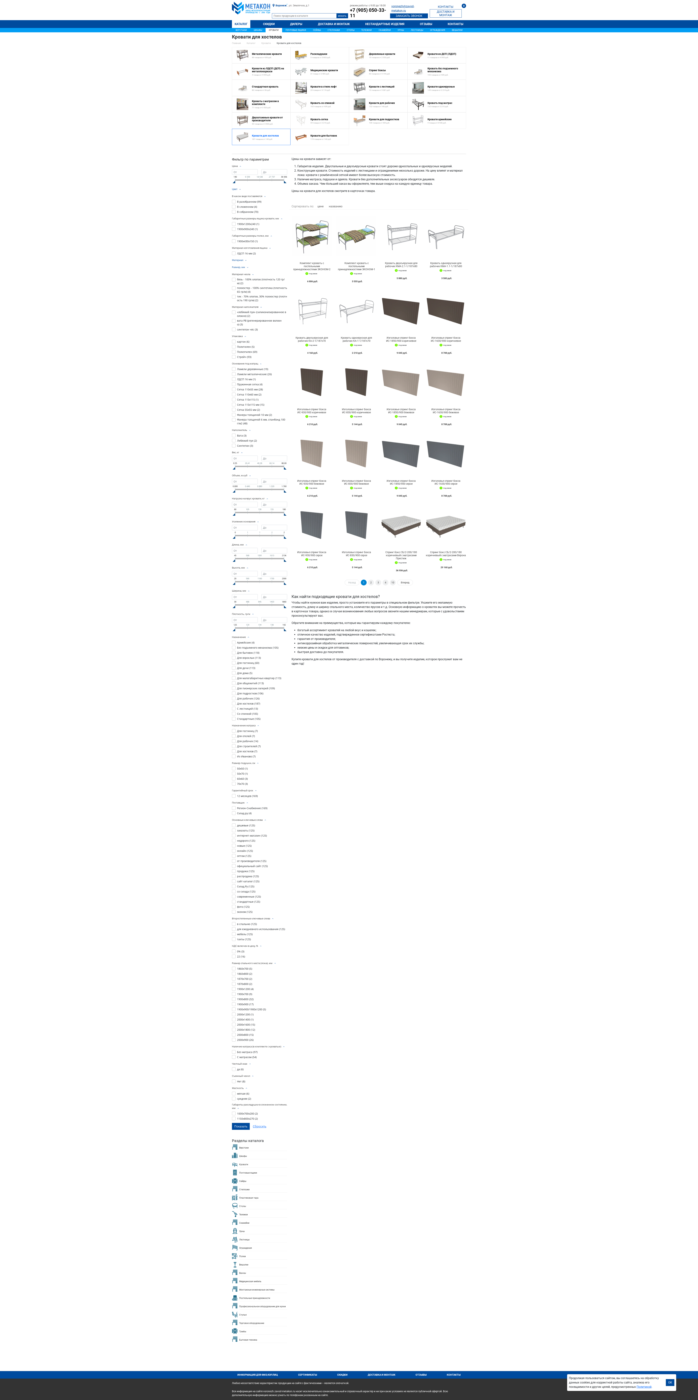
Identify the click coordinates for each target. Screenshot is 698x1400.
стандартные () (248, 901)
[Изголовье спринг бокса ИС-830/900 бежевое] (356, 453)
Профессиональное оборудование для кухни (262, 1306)
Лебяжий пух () (247, 440)
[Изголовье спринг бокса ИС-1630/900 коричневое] (446, 310)
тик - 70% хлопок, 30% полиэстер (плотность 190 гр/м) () (262, 298)
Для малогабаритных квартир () (259, 678)
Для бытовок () (248, 652)
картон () (243, 341)
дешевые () (246, 825)
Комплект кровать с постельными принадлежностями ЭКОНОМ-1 (356, 266)
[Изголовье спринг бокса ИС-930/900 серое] (312, 525)
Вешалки (457, 30)
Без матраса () (247, 1052)
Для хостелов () (248, 703)
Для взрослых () (249, 658)
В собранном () (247, 212)
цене (320, 206)
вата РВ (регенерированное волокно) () (259, 322)
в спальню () (247, 924)
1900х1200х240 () (248, 224)
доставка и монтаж (445, 13)
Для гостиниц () (248, 663)
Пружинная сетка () (249, 384)
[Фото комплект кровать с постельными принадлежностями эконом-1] (356, 236)
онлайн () (245, 851)
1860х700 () (244, 968)
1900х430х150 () (247, 241)
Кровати (274, 30)
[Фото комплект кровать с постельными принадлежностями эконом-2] (312, 236)
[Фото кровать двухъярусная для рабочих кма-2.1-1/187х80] (401, 236)
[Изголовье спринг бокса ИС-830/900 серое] (356, 525)
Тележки (366, 30)
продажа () (245, 871)
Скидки (269, 24)
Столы (350, 30)
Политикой (644, 1387)
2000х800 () (245, 1034)
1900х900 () (245, 1004)
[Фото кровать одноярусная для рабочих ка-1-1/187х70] (356, 310)
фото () (243, 906)
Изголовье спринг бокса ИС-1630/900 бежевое (445, 411)
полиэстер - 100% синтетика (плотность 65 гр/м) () (262, 289)
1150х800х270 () (247, 1118)
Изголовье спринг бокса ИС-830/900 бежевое (356, 482)
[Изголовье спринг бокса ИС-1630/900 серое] (446, 453)
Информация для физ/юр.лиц (257, 1374)
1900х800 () (245, 999)
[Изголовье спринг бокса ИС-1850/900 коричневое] (401, 310)
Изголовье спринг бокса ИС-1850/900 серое (401, 482)
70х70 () (242, 784)
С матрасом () (247, 1057)
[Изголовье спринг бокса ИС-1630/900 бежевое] (446, 382)
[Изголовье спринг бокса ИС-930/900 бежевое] (312, 453)
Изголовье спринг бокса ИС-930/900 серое (311, 554)
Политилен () (245, 346)
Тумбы (242, 1331)
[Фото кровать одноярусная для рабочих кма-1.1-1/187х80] (446, 236)
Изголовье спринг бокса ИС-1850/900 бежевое (401, 411)
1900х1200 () (245, 989)
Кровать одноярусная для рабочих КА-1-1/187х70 (356, 339)
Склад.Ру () (245, 886)
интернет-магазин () (252, 835)
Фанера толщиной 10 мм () (254, 415)
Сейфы (317, 30)
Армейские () (245, 642)
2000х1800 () (246, 1029)
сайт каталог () (248, 881)
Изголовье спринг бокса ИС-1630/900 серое (445, 482)
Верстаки (241, 30)
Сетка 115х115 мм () (250, 404)
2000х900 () (245, 1040)
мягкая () (243, 1093)
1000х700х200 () (247, 1113)
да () (240, 1069)
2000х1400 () (245, 1019)
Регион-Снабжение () (252, 808)
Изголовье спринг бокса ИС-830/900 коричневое (356, 411)
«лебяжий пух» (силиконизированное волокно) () (261, 314)
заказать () (245, 830)
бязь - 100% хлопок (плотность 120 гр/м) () (261, 281)
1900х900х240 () (247, 229)
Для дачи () (246, 668)
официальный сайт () (252, 866)
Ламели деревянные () (252, 369)
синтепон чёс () (247, 329)
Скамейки (385, 30)
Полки (242, 1256)
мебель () (245, 934)
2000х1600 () (246, 1024)
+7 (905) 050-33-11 (368, 12)
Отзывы (426, 24)
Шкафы (258, 30)
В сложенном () (247, 206)
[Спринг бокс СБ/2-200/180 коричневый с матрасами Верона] (446, 525)
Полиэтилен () (247, 352)
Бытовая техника (248, 1340)
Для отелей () (246, 736)
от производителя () (251, 861)
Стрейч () (244, 357)
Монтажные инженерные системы (256, 1290)
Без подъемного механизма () (257, 647)
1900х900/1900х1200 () (251, 1009)
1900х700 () (244, 994)
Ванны (242, 1273)
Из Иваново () (246, 756)
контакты (445, 7)
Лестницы (417, 30)
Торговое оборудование (251, 1323)
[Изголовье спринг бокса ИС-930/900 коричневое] (312, 382)
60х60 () (242, 778)
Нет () (241, 1081)
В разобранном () (249, 201)
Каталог (241, 24)
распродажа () (248, 876)
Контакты (455, 24)
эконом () (244, 912)
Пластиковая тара (248, 1198)
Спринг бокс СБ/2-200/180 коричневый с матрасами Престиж (401, 555)
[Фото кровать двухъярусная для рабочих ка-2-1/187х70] (312, 310)
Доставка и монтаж (334, 24)
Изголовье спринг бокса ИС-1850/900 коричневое (401, 339)
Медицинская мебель (250, 1281)
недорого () (246, 840)
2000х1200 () (245, 1014)
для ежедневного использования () (261, 929)
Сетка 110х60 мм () (249, 394)
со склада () (246, 891)
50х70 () (242, 773)
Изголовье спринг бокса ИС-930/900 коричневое (311, 411)
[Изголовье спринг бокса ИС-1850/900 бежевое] (401, 382)
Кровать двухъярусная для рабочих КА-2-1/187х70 (312, 339)
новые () (244, 845)
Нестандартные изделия (384, 24)
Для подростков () (250, 693)
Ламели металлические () (254, 374)
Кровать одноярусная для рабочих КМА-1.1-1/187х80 (446, 265)
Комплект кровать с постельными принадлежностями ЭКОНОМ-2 (311, 266)
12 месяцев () (247, 796)
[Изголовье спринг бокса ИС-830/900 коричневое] (356, 382)
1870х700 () (244, 979)
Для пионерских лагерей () (256, 688)
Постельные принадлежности (254, 1298)
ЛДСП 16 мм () (246, 253)
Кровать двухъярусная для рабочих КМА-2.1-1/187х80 (401, 265)
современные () (249, 896)
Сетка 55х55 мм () (248, 409)
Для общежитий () (250, 683)
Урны (401, 30)
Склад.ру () (244, 813)
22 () (241, 956)
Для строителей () (249, 746)
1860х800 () (244, 973)
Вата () (241, 435)
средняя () (244, 1098)
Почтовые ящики (296, 30)
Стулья (243, 1315)
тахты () (244, 939)
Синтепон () (245, 445)
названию (335, 206)
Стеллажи (334, 30)
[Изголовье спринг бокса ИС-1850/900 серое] (401, 453)
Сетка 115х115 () (247, 399)
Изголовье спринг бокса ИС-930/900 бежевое (311, 482)
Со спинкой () (247, 713)
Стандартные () (248, 719)
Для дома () (244, 673)
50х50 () (242, 768)
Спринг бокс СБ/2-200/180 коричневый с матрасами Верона (446, 554)
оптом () (244, 856)
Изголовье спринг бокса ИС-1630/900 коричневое (446, 339)
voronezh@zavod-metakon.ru (402, 8)
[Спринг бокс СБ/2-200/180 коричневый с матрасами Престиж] (401, 525)
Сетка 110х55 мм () (250, 389)
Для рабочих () (248, 698)
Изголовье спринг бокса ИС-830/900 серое (356, 554)
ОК (670, 1382)
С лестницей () (247, 708)
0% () (240, 951)
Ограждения (437, 30)
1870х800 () (244, 984)
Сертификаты (307, 1374)
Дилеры (296, 24)
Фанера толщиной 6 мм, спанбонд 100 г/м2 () (261, 421)
